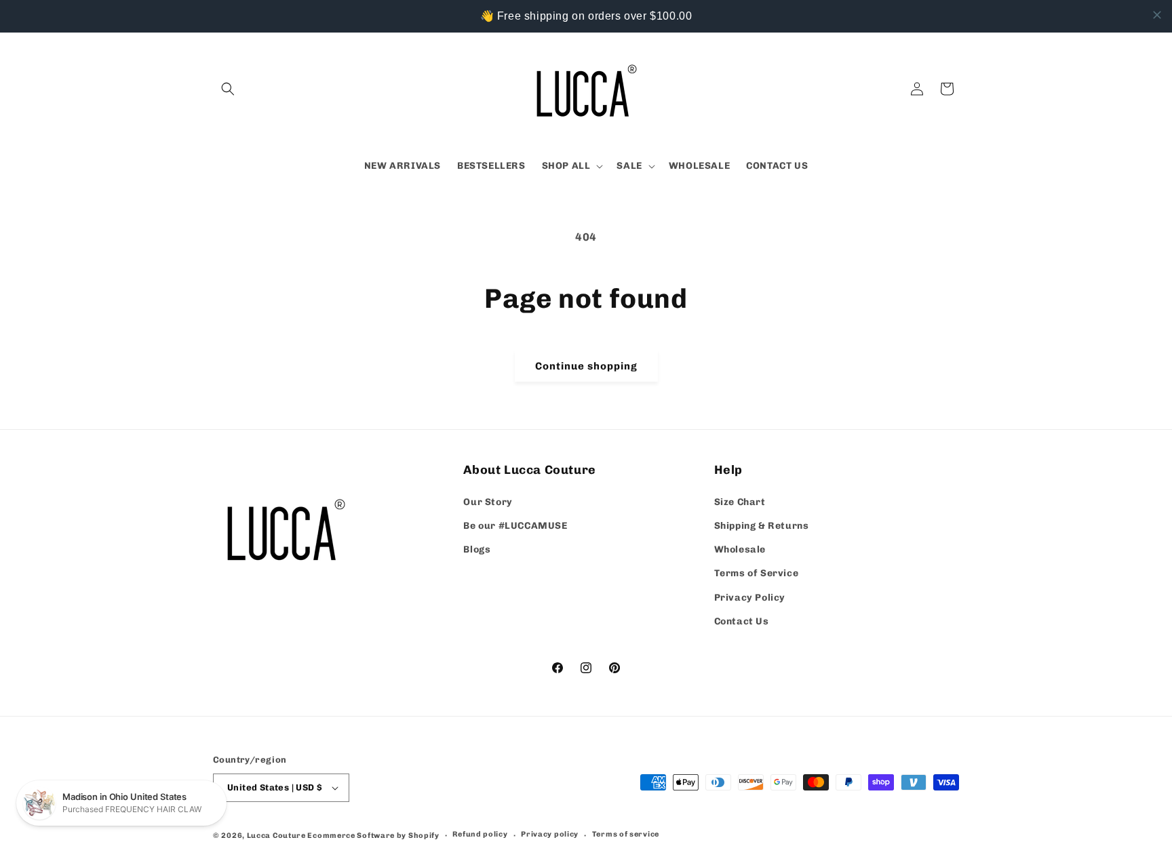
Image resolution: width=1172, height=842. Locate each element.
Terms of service (625, 834)
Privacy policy (550, 834)
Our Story (487, 502)
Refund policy (479, 834)
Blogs (476, 549)
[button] (228, 89)
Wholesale (740, 549)
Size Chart (740, 502)
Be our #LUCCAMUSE (515, 526)
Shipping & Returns (761, 526)
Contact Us (741, 621)
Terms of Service (756, 573)
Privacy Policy (749, 597)
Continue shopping (586, 366)
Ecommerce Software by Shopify (373, 835)
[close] (1157, 15)
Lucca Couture (276, 835)
